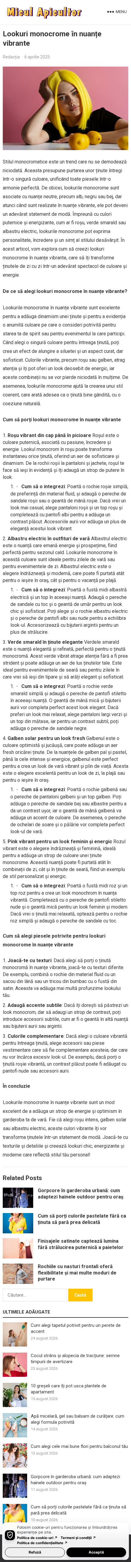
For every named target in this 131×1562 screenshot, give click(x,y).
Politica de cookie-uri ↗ (37, 1538)
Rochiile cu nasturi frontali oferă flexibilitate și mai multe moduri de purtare (77, 1273)
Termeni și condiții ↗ (78, 1538)
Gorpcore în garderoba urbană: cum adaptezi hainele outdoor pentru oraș (80, 1194)
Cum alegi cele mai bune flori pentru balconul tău (79, 1446)
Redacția (11, 56)
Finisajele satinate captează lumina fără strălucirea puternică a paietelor (80, 1244)
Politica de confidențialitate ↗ (42, 1543)
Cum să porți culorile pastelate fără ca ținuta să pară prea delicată (82, 1219)
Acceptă (96, 1552)
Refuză (35, 1552)
